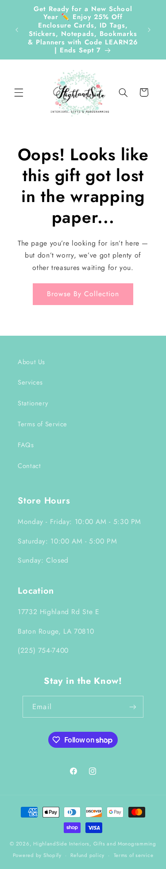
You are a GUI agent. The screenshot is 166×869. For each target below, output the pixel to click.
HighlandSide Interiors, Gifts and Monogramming (94, 843)
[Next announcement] (149, 30)
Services (30, 382)
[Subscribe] (132, 707)
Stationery (33, 403)
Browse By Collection (83, 294)
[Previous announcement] (17, 30)
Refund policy (87, 855)
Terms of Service (42, 424)
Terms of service (134, 855)
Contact (29, 466)
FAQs (26, 445)
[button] (18, 92)
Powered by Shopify (37, 855)
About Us (31, 362)
